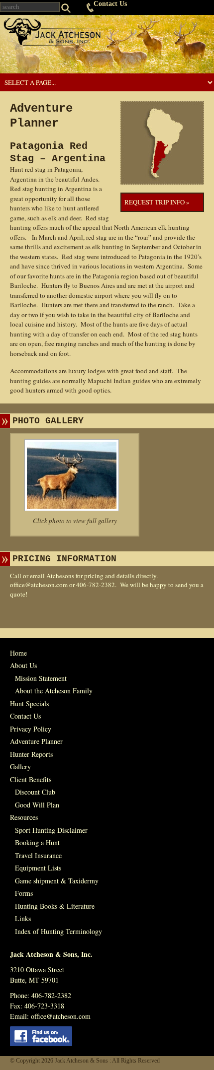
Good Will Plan (37, 804)
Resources (24, 817)
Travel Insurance (38, 855)
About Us (23, 665)
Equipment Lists (38, 867)
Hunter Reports (31, 754)
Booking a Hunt (37, 842)
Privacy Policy (30, 729)
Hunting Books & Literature (55, 906)
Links (23, 918)
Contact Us (110, 3)
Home (18, 653)
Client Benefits (30, 779)
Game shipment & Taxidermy (57, 880)
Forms (24, 893)
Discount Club (35, 792)
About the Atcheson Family (54, 690)
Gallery (20, 766)
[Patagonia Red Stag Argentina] (74, 475)
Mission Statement (41, 678)
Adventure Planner (36, 741)
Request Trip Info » (157, 202)
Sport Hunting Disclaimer (51, 830)
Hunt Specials (29, 703)
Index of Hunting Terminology (58, 931)
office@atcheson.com (39, 584)
